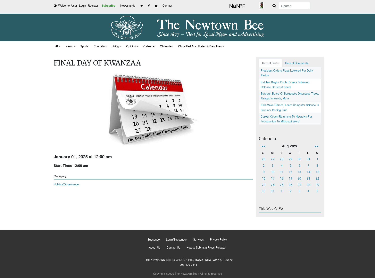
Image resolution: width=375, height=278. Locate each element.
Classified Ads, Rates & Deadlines (200, 46)
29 (290, 159)
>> (317, 146)
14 (308, 172)
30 (299, 159)
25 (281, 185)
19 (290, 178)
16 (263, 178)
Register (93, 5)
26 (263, 159)
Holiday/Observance (66, 184)
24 (272, 185)
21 (308, 178)
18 (281, 178)
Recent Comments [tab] (296, 63)
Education (100, 46)
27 (272, 159)
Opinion (131, 46)
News (69, 46)
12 (290, 172)
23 (263, 185)
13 (299, 172)
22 (317, 178)
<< (263, 146)
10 (272, 172)
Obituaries (166, 46)
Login (82, 5)
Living (115, 46)
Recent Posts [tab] (270, 63)
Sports (84, 46)
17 (272, 178)
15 (317, 172)
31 (308, 159)
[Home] (58, 46)
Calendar (149, 46)
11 (281, 172)
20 (299, 178)
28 (281, 159)
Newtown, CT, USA (237, 6)
